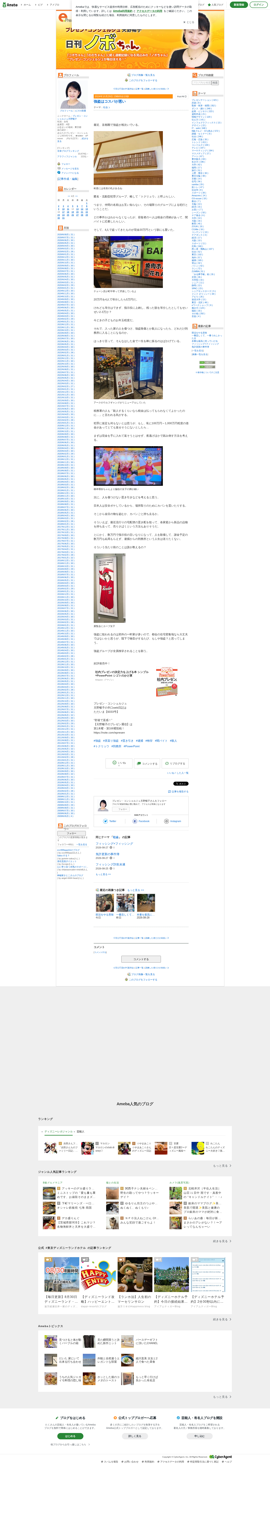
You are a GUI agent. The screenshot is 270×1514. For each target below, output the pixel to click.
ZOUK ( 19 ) (198, 226)
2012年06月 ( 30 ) (66, 712)
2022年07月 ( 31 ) (66, 372)
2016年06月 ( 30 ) (66, 577)
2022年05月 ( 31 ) (66, 378)
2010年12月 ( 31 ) (66, 763)
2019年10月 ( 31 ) (66, 465)
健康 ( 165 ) (197, 260)
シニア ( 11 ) (198, 282)
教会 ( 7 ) (196, 201)
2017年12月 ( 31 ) (66, 527)
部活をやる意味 (199, 333)
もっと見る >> (103, 874)
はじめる (70, 1436)
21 (82, 212)
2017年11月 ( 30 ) (66, 529)
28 (82, 215)
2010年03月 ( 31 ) (66, 788)
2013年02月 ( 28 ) (66, 690)
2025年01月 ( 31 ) (66, 288)
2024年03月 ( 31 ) (66, 316)
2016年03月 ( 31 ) (66, 586)
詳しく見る (134, 1436)
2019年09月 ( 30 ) (66, 468)
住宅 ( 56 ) (197, 181)
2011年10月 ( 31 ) (66, 735)
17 (63, 212)
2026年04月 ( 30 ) (66, 246)
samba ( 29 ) (198, 184)
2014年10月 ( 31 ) (66, 633)
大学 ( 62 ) (197, 164)
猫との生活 (112, 1182)
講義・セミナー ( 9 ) (201, 133)
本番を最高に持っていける (205, 341)
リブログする (177, 763)
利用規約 (149, 1461)
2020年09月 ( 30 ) (66, 434)
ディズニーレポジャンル (58, 1131)
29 (87, 215)
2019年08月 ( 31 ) (66, 470)
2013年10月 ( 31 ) (66, 667)
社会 (105, 107)
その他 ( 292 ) (198, 313)
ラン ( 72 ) (197, 268)
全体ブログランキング (68, 151)
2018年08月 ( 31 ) (66, 504)
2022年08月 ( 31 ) (66, 369)
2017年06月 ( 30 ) (66, 543)
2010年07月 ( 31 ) (66, 777)
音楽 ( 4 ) (196, 316)
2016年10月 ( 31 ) (66, 566)
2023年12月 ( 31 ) (66, 324)
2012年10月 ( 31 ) (66, 701)
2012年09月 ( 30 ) (66, 704)
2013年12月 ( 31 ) (66, 661)
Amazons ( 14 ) (199, 195)
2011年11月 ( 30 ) (66, 732)
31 (63, 218)
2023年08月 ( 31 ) (66, 335)
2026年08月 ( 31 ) (66, 234)
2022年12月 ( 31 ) (66, 358)
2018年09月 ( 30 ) (66, 501)
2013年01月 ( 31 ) (66, 692)
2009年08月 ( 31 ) (66, 808)
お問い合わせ (131, 1461)
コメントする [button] (150, 763)
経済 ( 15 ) (197, 207)
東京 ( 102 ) (197, 254)
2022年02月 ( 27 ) (66, 386)
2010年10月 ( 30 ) (66, 768)
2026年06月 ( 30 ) (66, 240)
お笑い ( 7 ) (197, 209)
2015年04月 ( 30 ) (66, 617)
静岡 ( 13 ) (197, 285)
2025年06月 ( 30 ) (66, 274)
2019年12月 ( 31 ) (66, 459)
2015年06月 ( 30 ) (66, 611)
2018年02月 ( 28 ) (66, 521)
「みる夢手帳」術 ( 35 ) (203, 274)
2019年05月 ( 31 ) (66, 479)
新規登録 (239, 4)
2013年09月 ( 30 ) (66, 670)
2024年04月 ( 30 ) (66, 313)
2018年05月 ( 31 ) (66, 513)
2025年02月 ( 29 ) (66, 285)
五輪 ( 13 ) (197, 204)
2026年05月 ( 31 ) (66, 243)
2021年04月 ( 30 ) (66, 414)
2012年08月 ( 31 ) (66, 706)
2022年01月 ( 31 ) (66, 389)
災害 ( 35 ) (197, 277)
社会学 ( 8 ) (197, 190)
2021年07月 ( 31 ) (66, 406)
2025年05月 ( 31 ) (66, 276)
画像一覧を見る (200, 354)
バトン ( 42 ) (198, 266)
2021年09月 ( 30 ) (66, 400)
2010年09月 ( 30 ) (66, 771)
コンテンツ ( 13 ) (200, 232)
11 (68, 209)
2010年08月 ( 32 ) (66, 774)
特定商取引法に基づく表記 (204, 1461)
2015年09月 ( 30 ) (66, 602)
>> (76, 196)
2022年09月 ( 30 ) (66, 366)
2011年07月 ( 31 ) (66, 743)
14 (82, 209)
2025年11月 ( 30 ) (66, 260)
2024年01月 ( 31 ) (66, 321)
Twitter (112, 821)
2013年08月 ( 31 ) (66, 673)
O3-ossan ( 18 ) (199, 198)
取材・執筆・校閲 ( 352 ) (204, 105)
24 (63, 215)
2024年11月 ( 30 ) (66, 293)
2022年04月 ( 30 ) (66, 380)
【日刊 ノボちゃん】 (141, 39)
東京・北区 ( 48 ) (200, 302)
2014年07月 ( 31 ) (66, 642)
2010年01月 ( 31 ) (66, 794)
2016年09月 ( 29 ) (66, 569)
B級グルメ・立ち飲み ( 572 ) (206, 131)
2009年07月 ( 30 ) (66, 810)
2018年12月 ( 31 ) (66, 493)
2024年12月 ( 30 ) (66, 291)
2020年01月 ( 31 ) (66, 456)
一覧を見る (81, 844)
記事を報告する (180, 791)
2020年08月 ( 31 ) (66, 437)
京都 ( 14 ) (197, 178)
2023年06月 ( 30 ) (66, 341)
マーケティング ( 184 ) (203, 150)
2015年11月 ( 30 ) (66, 597)
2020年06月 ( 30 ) (66, 442)
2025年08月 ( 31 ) (66, 268)
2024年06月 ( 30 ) (66, 307)
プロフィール (66, 111)
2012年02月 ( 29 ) (66, 723)
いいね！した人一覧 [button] (178, 773)
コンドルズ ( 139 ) (201, 145)
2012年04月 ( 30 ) (66, 718)
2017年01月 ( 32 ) (66, 557)
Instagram (175, 821)
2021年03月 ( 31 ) (66, 417)
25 (68, 215)
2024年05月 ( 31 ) (66, 310)
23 (59, 215)
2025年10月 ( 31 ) (66, 262)
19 (73, 212)
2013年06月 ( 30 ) (66, 678)
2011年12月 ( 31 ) (66, 729)
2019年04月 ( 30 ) (66, 482)
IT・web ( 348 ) (199, 128)
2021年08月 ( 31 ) (66, 403)
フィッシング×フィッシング (114, 843)
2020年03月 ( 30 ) (66, 451)
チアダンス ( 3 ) (199, 235)
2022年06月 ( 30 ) (66, 375)
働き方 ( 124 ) (198, 308)
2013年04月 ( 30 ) (66, 684)
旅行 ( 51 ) (197, 170)
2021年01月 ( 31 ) (66, 423)
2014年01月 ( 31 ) (66, 659)
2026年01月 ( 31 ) (66, 254)
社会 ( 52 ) (197, 252)
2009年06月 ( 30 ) (66, 813)
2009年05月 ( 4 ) (65, 816)
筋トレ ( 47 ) (198, 187)
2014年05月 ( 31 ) (66, 647)
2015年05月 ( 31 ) (66, 614)
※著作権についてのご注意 (207, 372)
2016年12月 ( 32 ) (66, 560)
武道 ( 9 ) (196, 103)
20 (77, 212)
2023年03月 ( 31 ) (66, 350)
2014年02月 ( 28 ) (66, 656)
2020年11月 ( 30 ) (66, 428)
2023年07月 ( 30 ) (66, 338)
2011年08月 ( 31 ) (66, 740)
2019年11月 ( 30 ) (66, 462)
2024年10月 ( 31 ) (66, 296)
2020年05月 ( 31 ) (66, 445)
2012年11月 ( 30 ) (66, 698)
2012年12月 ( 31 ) (66, 695)
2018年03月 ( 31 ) (66, 518)
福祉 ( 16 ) (197, 311)
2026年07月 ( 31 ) (66, 237)
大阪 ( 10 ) (197, 240)
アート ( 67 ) (198, 156)
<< (69, 196)
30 (59, 218)
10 (63, 209)
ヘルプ (228, 1461)
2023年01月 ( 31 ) (66, 355)
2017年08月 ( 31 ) (66, 538)
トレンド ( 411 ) (199, 142)
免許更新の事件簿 (107, 854)
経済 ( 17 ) (197, 237)
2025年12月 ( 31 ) (66, 257)
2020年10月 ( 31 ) (66, 431)
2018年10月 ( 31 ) (66, 498)
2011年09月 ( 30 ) (66, 737)
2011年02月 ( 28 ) (66, 757)
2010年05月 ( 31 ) (66, 782)
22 (87, 212)
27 (77, 215)
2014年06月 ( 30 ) (66, 645)
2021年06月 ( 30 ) (66, 409)
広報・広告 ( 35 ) (200, 139)
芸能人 (80, 1131)
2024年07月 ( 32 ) (66, 305)
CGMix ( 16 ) (198, 229)
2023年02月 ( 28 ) (66, 352)
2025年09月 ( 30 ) (66, 265)
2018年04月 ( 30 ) (66, 515)
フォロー (71, 833)
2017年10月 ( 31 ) (66, 532)
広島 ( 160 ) (197, 246)
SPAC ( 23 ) (197, 288)
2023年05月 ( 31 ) (66, 344)
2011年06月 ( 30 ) (66, 746)
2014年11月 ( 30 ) (66, 631)
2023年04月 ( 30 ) (66, 347)
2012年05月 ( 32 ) (66, 715)
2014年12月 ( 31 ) (66, 628)
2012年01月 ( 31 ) (66, 726)
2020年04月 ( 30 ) (66, 448)
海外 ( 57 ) (197, 257)
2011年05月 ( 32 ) (66, 749)
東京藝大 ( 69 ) (199, 159)
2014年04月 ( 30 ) (66, 650)
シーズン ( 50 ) (199, 212)
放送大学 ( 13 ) (199, 299)
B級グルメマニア (53, 1182)
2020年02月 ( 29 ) (66, 454)
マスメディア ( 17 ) (201, 153)
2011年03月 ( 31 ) (66, 754)
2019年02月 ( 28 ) (66, 487)
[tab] (58, 1131)
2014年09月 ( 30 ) (66, 636)
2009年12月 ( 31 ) (66, 796)
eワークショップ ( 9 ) (202, 305)
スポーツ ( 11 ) (199, 243)
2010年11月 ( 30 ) (66, 765)
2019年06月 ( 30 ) (66, 476)
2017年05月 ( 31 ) (66, 546)
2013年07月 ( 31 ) (66, 676)
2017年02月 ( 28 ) (66, 555)
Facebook (144, 821)
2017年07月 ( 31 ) (66, 541)
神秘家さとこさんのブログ (70, 875)
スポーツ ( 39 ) (199, 193)
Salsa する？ (63, 855)
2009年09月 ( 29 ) (66, 805)
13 (77, 209)
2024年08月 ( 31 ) (66, 302)
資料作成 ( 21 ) (199, 114)
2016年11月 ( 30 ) (66, 563)
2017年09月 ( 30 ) (66, 535)
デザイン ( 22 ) (199, 125)
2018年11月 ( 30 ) (66, 496)
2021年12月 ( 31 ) (66, 392)
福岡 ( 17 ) (197, 167)
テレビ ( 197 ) (198, 148)
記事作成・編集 (67, 178)
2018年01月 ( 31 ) (66, 524)
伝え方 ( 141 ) (198, 119)
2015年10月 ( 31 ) (66, 600)
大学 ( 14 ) (197, 218)
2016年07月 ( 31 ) (66, 574)
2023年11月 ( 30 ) (66, 327)
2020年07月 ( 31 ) (66, 439)
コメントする (141, 959)
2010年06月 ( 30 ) (66, 779)
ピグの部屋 (80, 111)
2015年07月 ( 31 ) (66, 608)
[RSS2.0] (207, 367)
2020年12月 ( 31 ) (66, 425)
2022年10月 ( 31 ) (66, 364)
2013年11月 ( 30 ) (66, 664)
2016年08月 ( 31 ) (66, 572)
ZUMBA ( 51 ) (198, 271)
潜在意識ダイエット (67, 861)
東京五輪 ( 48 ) (199, 176)
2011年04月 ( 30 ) (66, 751)
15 (87, 209)
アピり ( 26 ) (198, 296)
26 (73, 215)
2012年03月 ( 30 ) (66, 720)
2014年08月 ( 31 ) (66, 639)
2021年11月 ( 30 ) (66, 395)
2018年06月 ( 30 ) (66, 510)
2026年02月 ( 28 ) (66, 251)
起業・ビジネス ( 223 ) (203, 111)
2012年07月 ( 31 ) (66, 709)
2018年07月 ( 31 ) (66, 507)
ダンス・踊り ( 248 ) (202, 108)
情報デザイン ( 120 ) (202, 117)
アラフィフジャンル (67, 156)
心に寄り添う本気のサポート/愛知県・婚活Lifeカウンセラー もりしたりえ (73, 867)
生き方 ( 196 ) (198, 162)
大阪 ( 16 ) (197, 221)
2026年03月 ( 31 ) (66, 248)
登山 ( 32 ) (197, 263)
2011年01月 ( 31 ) (66, 760)
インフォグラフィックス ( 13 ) (206, 122)
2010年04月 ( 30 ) (66, 785)
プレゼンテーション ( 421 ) (205, 100)
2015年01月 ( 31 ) (66, 625)
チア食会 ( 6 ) (198, 215)
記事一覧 (139, 89)
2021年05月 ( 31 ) (66, 411)
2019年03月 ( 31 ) (66, 484)
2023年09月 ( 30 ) (66, 333)
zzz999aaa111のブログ (68, 850)
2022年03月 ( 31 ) (66, 383)
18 (68, 212)
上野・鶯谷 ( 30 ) (200, 173)
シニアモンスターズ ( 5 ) (204, 291)
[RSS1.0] (207, 363)
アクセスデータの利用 (172, 1461)
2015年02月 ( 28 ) (66, 622)
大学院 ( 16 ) (198, 280)
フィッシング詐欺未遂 (110, 864)
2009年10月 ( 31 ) (66, 802)
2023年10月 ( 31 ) (66, 330)
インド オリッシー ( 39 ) (203, 294)
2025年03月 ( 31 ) (66, 282)
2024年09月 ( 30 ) (66, 299)
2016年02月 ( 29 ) (66, 588)
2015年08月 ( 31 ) (66, 605)
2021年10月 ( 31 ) (66, 397)
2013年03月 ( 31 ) (66, 687)
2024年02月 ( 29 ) (66, 319)
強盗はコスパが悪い (110, 101)
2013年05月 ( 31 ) (66, 681)
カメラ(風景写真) (179, 1182)
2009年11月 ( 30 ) (66, 799)
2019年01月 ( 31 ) (66, 490)
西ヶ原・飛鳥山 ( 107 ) (203, 249)
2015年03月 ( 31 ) (66, 619)
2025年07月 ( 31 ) (66, 271)
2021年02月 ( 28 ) (66, 420)
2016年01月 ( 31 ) (66, 591)
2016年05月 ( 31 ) (66, 580)
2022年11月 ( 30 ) (66, 361)
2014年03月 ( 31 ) (66, 653)
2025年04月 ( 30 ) (66, 279)
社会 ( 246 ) (197, 136)
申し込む (199, 1436)
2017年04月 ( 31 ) (66, 549)
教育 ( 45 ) (197, 223)
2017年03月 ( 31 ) (66, 552)
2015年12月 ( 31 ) (66, 594)
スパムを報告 (111, 1461)
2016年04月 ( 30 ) (66, 583)
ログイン (259, 4)
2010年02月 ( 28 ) (66, 791)
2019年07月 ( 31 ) (66, 473)
